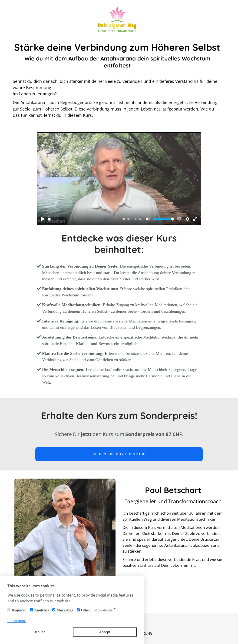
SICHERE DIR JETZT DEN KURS (119, 454)
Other (85, 610)
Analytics (41, 610)
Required (19, 610)
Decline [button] (39, 632)
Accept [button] (104, 632)
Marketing (64, 610)
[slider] (84, 219)
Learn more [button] (16, 621)
